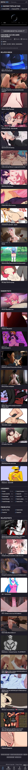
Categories (8, 768)
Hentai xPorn (22, 501)
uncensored (19, 44)
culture (9, 44)
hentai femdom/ (22, 491)
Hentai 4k (4, 512)
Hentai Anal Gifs (7, 493)
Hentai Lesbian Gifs (22, 499)
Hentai (4, 2)
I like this (18, 39)
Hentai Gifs (22, 496)
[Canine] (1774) (15, 9)
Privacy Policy (18, 764)
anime (4, 44)
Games (25, 768)
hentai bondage (7, 501)
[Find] (26, 2)
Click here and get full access (13, 31)
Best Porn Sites (5, 510)
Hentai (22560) (5, 9)
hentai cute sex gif (5, 754)
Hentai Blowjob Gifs (7, 499)
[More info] (26, 68)
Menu (25, 765)
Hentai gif (22, 493)
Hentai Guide (20, 510)
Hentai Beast (7, 496)
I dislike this (24, 39)
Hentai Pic (19, 512)
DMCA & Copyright (10, 764)
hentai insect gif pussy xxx (16, 754)
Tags (14, 768)
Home (3, 768)
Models (19, 768)
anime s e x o (18, 757)
